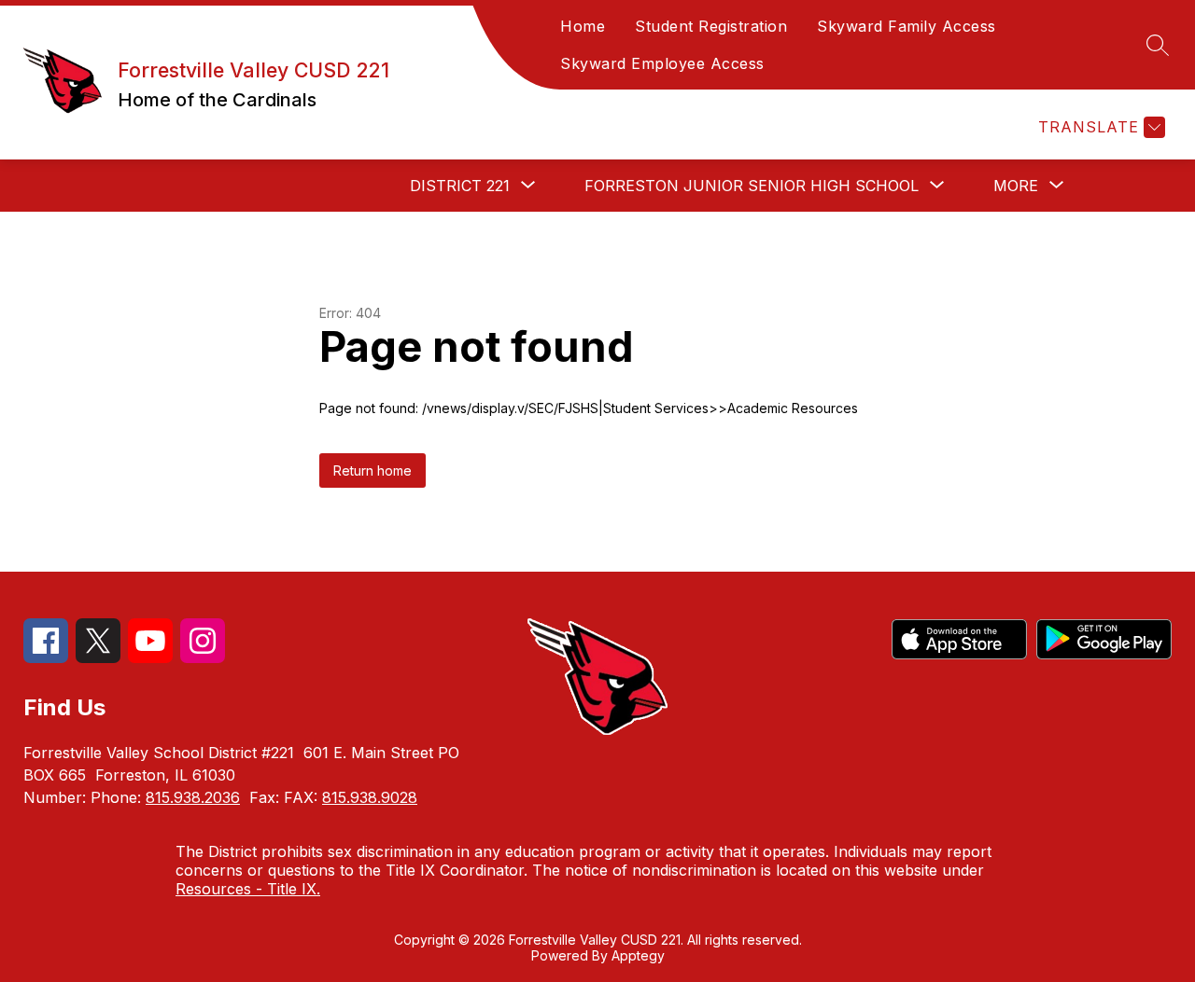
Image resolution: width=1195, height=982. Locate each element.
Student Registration (711, 26)
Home (582, 26)
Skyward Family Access (906, 26)
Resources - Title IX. (248, 888)
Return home (372, 470)
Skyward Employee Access (662, 63)
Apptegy (638, 955)
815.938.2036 (193, 797)
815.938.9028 (369, 797)
